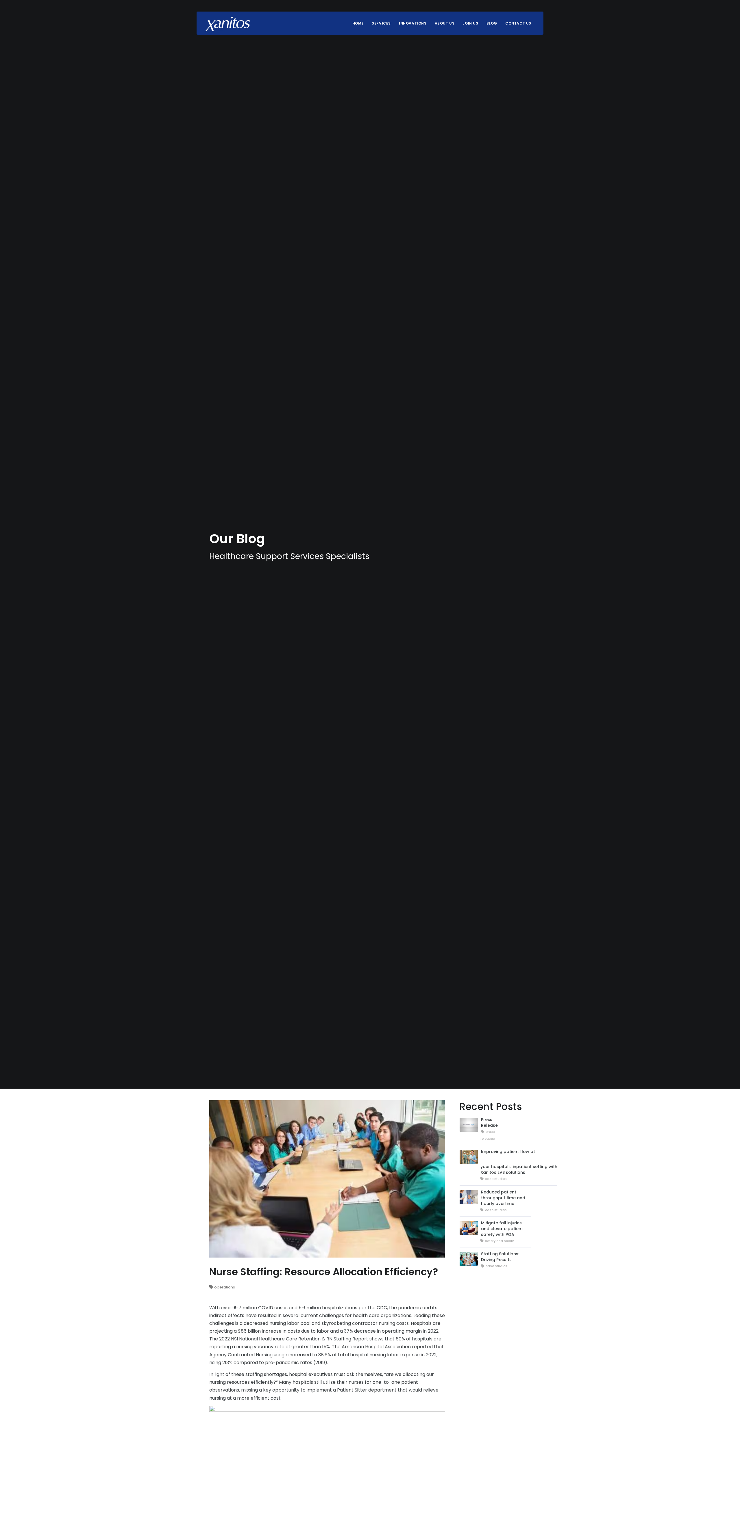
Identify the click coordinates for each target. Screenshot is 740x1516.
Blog (491, 23)
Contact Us (518, 23)
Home (358, 23)
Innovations (413, 23)
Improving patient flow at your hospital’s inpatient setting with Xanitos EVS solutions (518, 1162)
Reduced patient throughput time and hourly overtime (503, 1197)
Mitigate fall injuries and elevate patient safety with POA (502, 1228)
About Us (445, 23)
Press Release (489, 1122)
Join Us (470, 23)
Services (381, 23)
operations (224, 1287)
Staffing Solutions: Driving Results (500, 1256)
